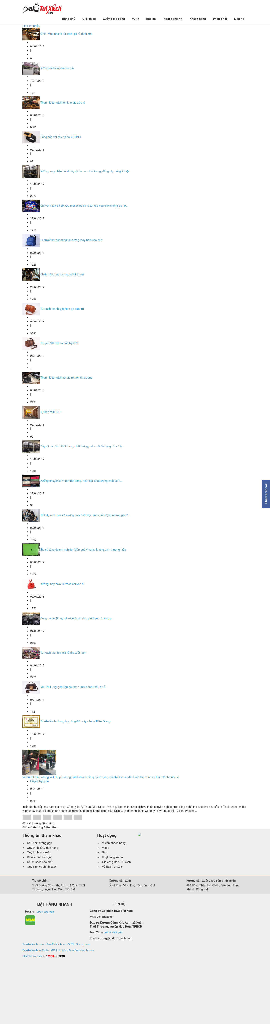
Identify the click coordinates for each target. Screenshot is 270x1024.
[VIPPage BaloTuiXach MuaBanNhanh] (30, 920)
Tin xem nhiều (31, 26)
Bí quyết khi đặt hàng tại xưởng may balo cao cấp (71, 240)
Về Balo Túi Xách (112, 866)
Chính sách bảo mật (39, 862)
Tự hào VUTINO (50, 412)
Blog (105, 852)
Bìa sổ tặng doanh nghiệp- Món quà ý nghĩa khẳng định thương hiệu (83, 549)
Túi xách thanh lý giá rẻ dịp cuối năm (63, 652)
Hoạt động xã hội (112, 857)
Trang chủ (68, 19)
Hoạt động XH (173, 19)
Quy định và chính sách (42, 866)
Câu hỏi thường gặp (39, 843)
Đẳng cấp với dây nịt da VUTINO (60, 137)
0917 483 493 (45, 911)
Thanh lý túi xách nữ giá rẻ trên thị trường (66, 377)
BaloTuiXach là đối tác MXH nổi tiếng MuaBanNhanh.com (58, 950)
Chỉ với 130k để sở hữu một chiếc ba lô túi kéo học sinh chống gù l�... (84, 205)
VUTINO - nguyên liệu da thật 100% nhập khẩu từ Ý (72, 687)
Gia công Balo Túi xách (116, 862)
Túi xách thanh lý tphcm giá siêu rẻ (62, 309)
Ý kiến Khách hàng (114, 843)
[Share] (27, 818)
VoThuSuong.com (79, 944)
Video (105, 848)
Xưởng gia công (114, 19)
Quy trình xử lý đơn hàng (42, 848)
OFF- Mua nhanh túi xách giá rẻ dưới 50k (66, 34)
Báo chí (151, 19)
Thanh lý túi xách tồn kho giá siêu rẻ (63, 102)
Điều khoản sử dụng (39, 857)
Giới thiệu (89, 19)
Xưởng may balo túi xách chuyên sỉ (62, 584)
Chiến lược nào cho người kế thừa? (62, 274)
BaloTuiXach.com (33, 944)
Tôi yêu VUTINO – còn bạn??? (59, 343)
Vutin (135, 19)
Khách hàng (198, 19)
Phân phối (220, 19)
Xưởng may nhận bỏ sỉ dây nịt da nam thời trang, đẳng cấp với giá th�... (85, 171)
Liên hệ (239, 19)
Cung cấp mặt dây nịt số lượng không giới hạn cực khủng (76, 618)
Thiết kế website (32, 956)
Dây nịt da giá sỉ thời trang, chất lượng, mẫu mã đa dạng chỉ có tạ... (82, 446)
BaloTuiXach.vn (56, 944)
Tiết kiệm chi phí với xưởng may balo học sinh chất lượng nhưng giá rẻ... (85, 515)
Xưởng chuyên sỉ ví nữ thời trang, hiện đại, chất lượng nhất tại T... (81, 481)
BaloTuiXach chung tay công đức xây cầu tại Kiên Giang (75, 721)
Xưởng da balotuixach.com (57, 68)
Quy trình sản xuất (38, 852)
